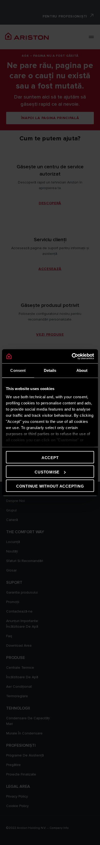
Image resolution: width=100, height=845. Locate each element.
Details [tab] (50, 370)
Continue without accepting (50, 486)
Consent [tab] (18, 370)
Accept (50, 457)
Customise (47, 472)
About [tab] (82, 370)
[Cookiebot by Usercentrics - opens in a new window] (72, 356)
